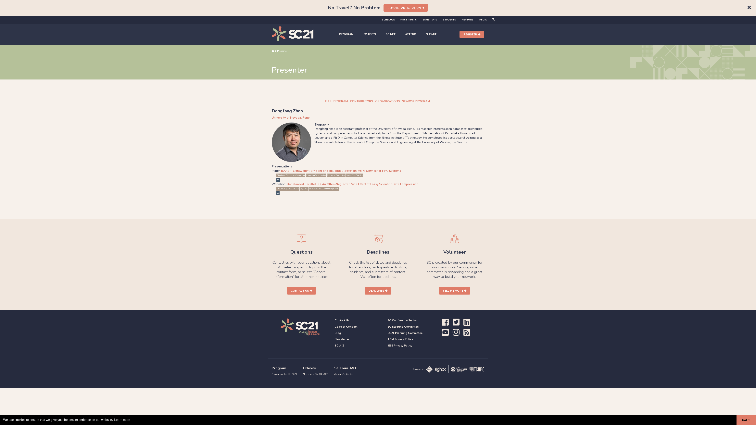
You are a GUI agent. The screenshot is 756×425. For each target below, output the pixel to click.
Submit (431, 34)
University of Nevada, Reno (291, 118)
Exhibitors (430, 19)
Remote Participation (404, 8)
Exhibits (369, 34)
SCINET (391, 34)
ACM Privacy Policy (400, 339)
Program (346, 34)
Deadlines (376, 291)
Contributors (361, 101)
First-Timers (408, 19)
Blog (338, 333)
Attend (410, 34)
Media (483, 19)
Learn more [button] (122, 419)
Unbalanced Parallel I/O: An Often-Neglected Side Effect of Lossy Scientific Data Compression (352, 184)
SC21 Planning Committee (404, 333)
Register (470, 34)
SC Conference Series (402, 320)
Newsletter (342, 339)
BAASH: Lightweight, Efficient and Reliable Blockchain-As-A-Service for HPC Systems (341, 171)
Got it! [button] (746, 419)
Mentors (468, 19)
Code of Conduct (346, 327)
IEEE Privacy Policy (399, 345)
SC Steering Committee (403, 327)
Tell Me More (453, 291)
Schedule (388, 19)
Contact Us (300, 291)
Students (449, 19)
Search (416, 101)
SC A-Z (339, 345)
